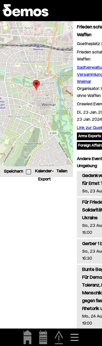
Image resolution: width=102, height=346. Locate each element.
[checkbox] (28, 172)
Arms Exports (89, 136)
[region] (36, 93)
